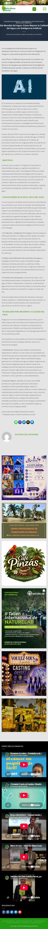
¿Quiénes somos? (8, 921)
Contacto (26, 923)
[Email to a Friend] (28, 422)
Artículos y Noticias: (24, 921)
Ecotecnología (38, 21)
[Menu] (34, 9)
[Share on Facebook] (20, 422)
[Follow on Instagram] (8, 912)
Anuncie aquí (36, 923)
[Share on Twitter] (24, 422)
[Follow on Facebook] (4, 912)
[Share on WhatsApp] (16, 422)
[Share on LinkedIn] (32, 422)
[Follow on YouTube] (20, 912)
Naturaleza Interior (34, 34)
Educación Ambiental (24, 23)
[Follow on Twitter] (12, 912)
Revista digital (39, 921)
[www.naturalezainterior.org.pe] (14, 9)
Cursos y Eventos (14, 923)
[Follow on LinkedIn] (16, 912)
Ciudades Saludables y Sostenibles (17, 21)
